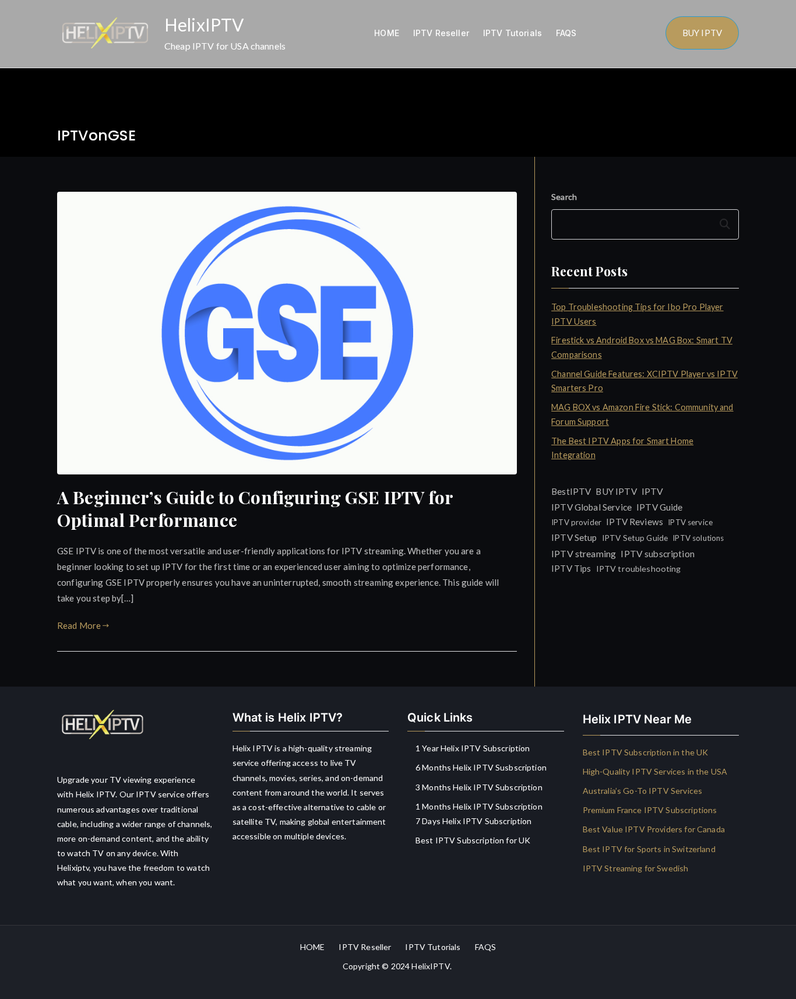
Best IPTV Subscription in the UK (646, 752)
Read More (79, 625)
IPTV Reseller (441, 33)
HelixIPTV (204, 24)
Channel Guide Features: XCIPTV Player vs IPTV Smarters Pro (644, 381)
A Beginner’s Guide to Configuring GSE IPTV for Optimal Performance (255, 509)
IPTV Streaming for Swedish (636, 868)
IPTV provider (576, 522)
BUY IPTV (702, 32)
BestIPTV (571, 491)
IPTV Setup (574, 537)
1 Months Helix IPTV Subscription (479, 806)
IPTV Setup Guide (635, 538)
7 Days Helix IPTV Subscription (473, 821)
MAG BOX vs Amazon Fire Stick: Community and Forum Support (642, 414)
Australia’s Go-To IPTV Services (643, 791)
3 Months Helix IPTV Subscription (479, 787)
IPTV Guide (659, 507)
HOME (386, 33)
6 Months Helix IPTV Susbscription (481, 767)
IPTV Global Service (591, 507)
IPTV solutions (698, 538)
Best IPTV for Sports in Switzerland (649, 849)
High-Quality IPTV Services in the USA (655, 771)
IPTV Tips (571, 568)
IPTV (653, 491)
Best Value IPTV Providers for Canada (654, 829)
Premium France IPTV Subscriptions (650, 810)
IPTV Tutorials (512, 33)
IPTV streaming (583, 553)
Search (564, 197)
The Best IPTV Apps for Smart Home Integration (622, 448)
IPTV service (690, 522)
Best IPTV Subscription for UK (472, 840)
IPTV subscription (658, 553)
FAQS (566, 33)
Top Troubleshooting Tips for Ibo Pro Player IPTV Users (637, 314)
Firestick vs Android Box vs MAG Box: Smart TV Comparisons (641, 347)
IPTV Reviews (634, 521)
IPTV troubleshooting (638, 569)
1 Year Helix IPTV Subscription (472, 748)
